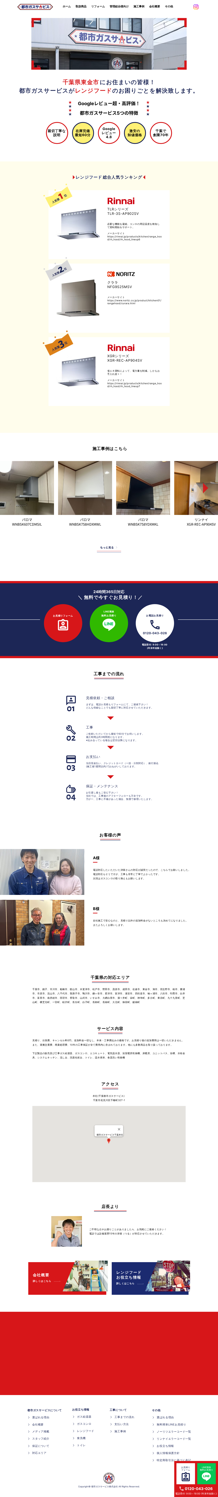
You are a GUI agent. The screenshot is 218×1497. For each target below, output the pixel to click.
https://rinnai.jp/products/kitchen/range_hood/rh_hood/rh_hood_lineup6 (134, 238)
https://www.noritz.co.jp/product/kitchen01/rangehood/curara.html (134, 302)
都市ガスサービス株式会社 (104, 1486)
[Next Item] (203, 488)
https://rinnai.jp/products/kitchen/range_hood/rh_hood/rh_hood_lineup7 (134, 385)
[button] (169, 6)
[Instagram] (196, 7)
